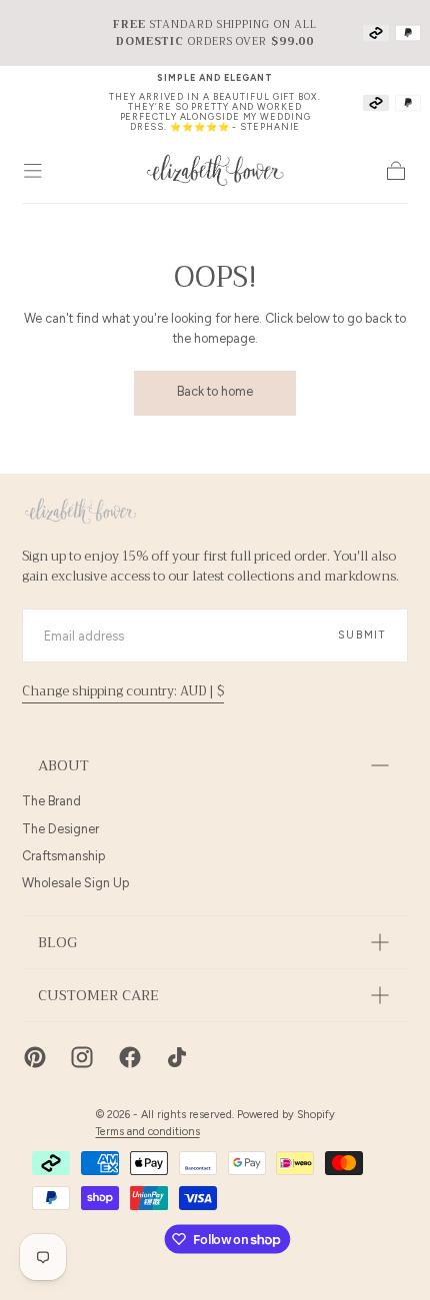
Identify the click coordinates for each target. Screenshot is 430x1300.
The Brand (51, 800)
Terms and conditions (148, 1131)
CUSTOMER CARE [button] (98, 995)
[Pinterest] (35, 1057)
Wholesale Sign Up (75, 882)
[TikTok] (177, 1057)
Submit (362, 635)
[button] (33, 171)
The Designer (60, 828)
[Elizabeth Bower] (80, 511)
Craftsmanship (63, 855)
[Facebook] (130, 1057)
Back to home (215, 391)
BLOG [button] (57, 942)
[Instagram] (82, 1057)
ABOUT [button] (63, 765)
